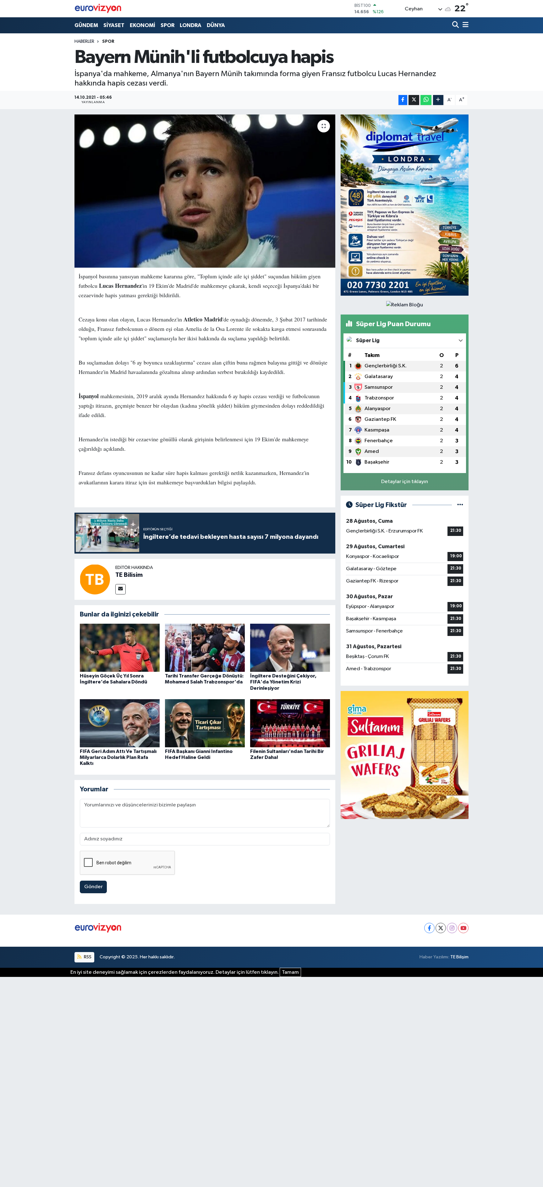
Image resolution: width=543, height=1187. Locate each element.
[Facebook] (429, 928)
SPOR (167, 25)
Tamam (290, 972)
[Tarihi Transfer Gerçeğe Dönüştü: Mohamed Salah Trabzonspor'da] (205, 647)
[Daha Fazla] (438, 100)
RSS (87, 957)
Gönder (93, 886)
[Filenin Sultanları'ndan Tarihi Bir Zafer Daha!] (290, 723)
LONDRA (190, 25)
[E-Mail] (120, 589)
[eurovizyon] (98, 8)
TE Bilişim (459, 957)
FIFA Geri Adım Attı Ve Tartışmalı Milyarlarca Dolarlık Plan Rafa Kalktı (118, 757)
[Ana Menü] (464, 25)
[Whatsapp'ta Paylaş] (425, 100)
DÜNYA (216, 25)
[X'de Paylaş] (414, 100)
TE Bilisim (129, 575)
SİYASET (113, 25)
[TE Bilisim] (95, 579)
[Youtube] (463, 928)
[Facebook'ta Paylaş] (402, 100)
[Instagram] (452, 928)
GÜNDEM (86, 25)
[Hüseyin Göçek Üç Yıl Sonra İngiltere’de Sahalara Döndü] (120, 647)
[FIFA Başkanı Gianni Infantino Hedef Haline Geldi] (205, 723)
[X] (441, 928)
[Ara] (456, 25)
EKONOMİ (142, 25)
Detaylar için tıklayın (404, 481)
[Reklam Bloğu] (405, 205)
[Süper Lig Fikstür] (460, 505)
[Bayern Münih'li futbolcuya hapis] (205, 191)
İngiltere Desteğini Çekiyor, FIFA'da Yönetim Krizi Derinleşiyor (283, 681)
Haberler (84, 41)
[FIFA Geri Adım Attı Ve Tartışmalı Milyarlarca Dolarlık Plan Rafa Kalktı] (120, 723)
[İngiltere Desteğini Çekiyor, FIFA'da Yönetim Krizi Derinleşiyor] (290, 647)
